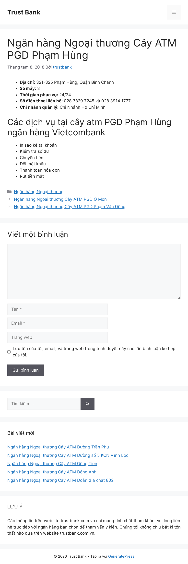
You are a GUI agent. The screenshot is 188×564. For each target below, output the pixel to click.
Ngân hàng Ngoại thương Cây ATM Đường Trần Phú (58, 447)
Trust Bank (23, 12)
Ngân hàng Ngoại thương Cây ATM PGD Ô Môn (60, 199)
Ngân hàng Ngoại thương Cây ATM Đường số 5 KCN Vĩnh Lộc (67, 455)
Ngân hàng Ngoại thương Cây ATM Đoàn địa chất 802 (60, 480)
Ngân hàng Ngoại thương (38, 191)
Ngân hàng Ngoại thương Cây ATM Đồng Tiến (52, 463)
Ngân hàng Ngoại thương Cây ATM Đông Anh (51, 472)
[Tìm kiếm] (87, 404)
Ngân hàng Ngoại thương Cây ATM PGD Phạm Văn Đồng (69, 206)
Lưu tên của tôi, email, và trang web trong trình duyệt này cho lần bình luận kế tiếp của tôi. (94, 351)
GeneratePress (121, 556)
